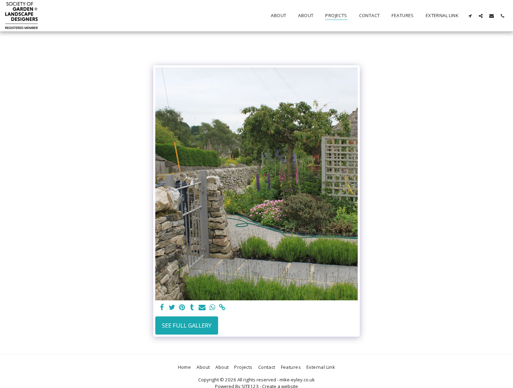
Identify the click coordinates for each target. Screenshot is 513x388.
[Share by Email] (202, 308)
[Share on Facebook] (161, 308)
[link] (222, 308)
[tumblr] (192, 308)
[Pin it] (182, 308)
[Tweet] (172, 308)
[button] (470, 15)
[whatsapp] (212, 308)
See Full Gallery (186, 325)
